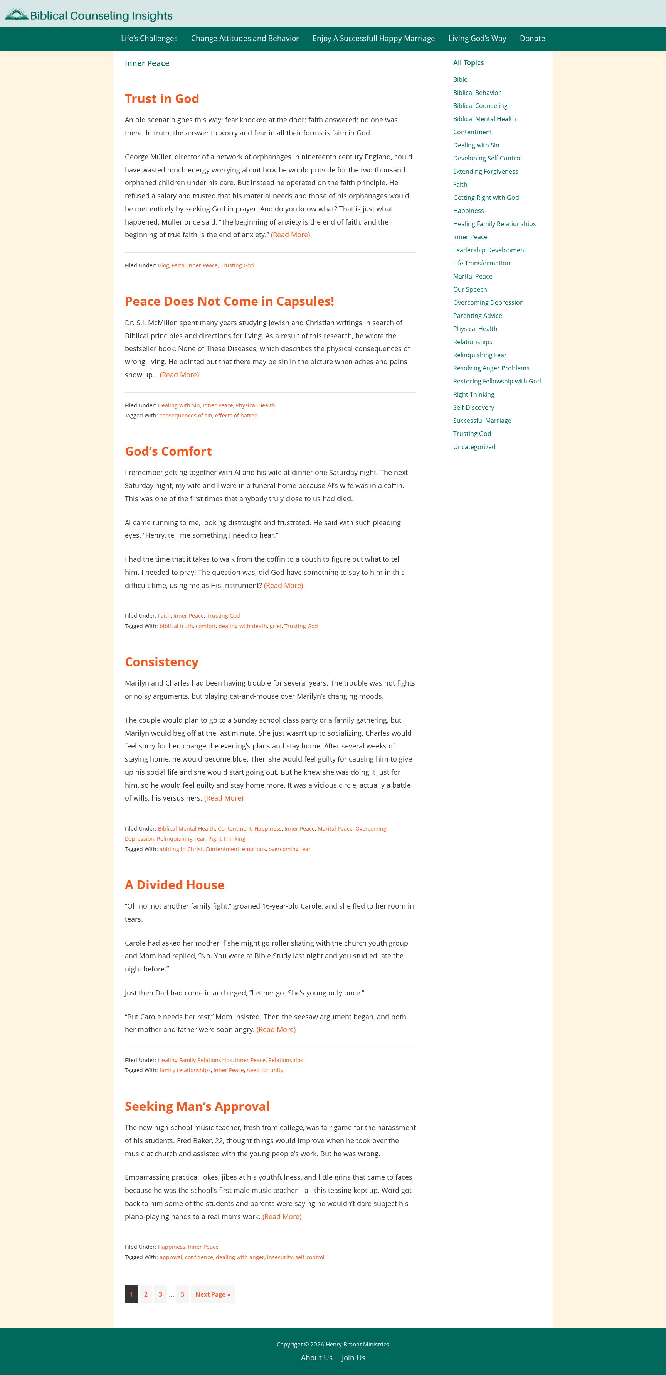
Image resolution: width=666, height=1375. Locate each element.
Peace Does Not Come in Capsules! (229, 300)
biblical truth (176, 626)
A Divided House (175, 884)
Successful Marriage (482, 420)
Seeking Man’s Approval (197, 1106)
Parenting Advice (477, 315)
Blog (163, 265)
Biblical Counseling (480, 105)
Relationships (285, 1060)
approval (171, 1257)
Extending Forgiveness (485, 171)
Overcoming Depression (488, 302)
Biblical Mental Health (186, 828)
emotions (254, 849)
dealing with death (243, 626)
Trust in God (162, 98)
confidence (199, 1257)
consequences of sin (186, 415)
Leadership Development (489, 250)
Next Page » (212, 1296)
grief (276, 626)
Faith (178, 265)
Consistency (161, 661)
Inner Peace (202, 265)
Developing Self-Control (487, 158)
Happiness (268, 828)
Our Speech (470, 289)
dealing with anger (240, 1257)
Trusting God (237, 265)
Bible (460, 79)
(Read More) (290, 234)
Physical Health (255, 405)
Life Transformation (481, 263)
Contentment (235, 828)
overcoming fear (290, 849)
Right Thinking (227, 838)
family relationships (185, 1070)
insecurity (280, 1257)
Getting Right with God (486, 197)
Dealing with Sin (179, 405)
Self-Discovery (473, 407)
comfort (206, 626)
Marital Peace (335, 828)
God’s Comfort (168, 451)
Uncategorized (474, 447)
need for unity (265, 1070)
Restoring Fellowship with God (497, 381)
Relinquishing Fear (181, 838)
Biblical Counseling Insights (54, 11)
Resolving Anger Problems (491, 368)
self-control (310, 1257)
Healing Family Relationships (195, 1060)
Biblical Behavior (477, 92)
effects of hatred (236, 415)
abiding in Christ (181, 849)
